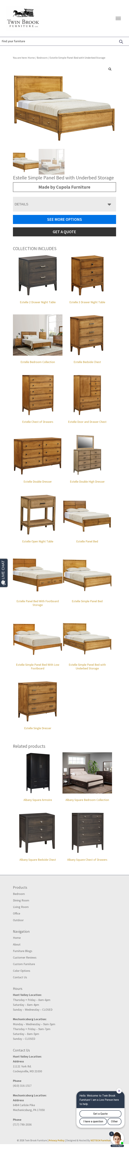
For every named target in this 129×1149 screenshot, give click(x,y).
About (16, 944)
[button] (110, 69)
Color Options (21, 971)
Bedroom (42, 57)
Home (17, 938)
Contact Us (20, 977)
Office (16, 913)
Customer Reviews (24, 957)
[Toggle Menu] (118, 18)
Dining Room (21, 900)
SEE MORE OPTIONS (64, 219)
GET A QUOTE (64, 231)
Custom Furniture (24, 964)
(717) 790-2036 (22, 1124)
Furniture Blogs (22, 951)
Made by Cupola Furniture (64, 187)
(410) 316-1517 (22, 1086)
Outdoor (18, 920)
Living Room (21, 907)
